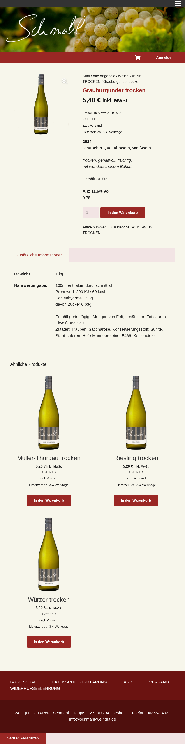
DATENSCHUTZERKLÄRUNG (79, 682)
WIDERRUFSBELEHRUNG (35, 688)
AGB (128, 682)
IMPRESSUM (22, 682)
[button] (64, 81)
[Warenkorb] (137, 57)
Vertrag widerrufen (23, 738)
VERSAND (159, 682)
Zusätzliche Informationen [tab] (39, 255)
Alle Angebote (104, 76)
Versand (96, 125)
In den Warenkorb (123, 213)
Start (86, 76)
